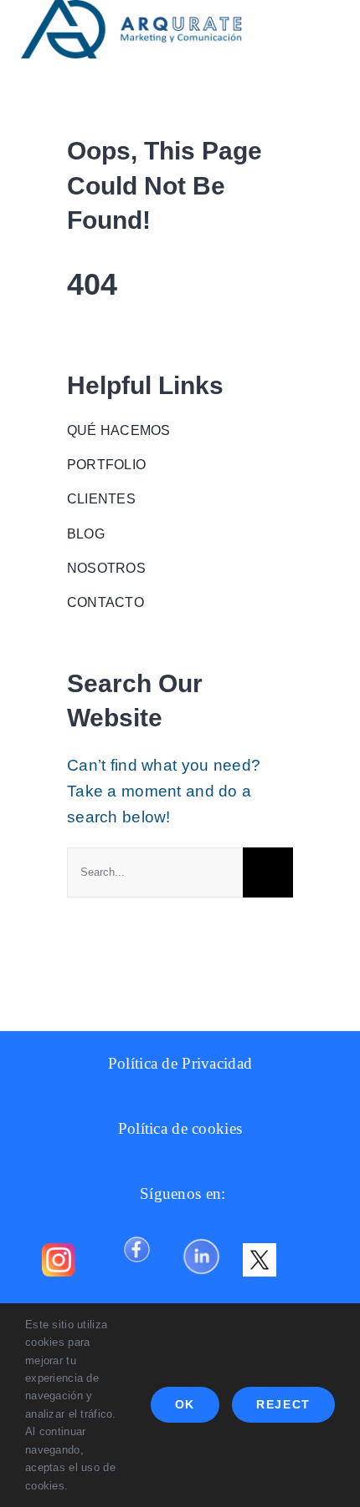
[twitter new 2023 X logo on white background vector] (259, 1251)
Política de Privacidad (180, 1063)
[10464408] (137, 1234)
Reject (283, 1404)
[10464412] (201, 1234)
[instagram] (58, 1251)
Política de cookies (180, 1128)
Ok (185, 1404)
